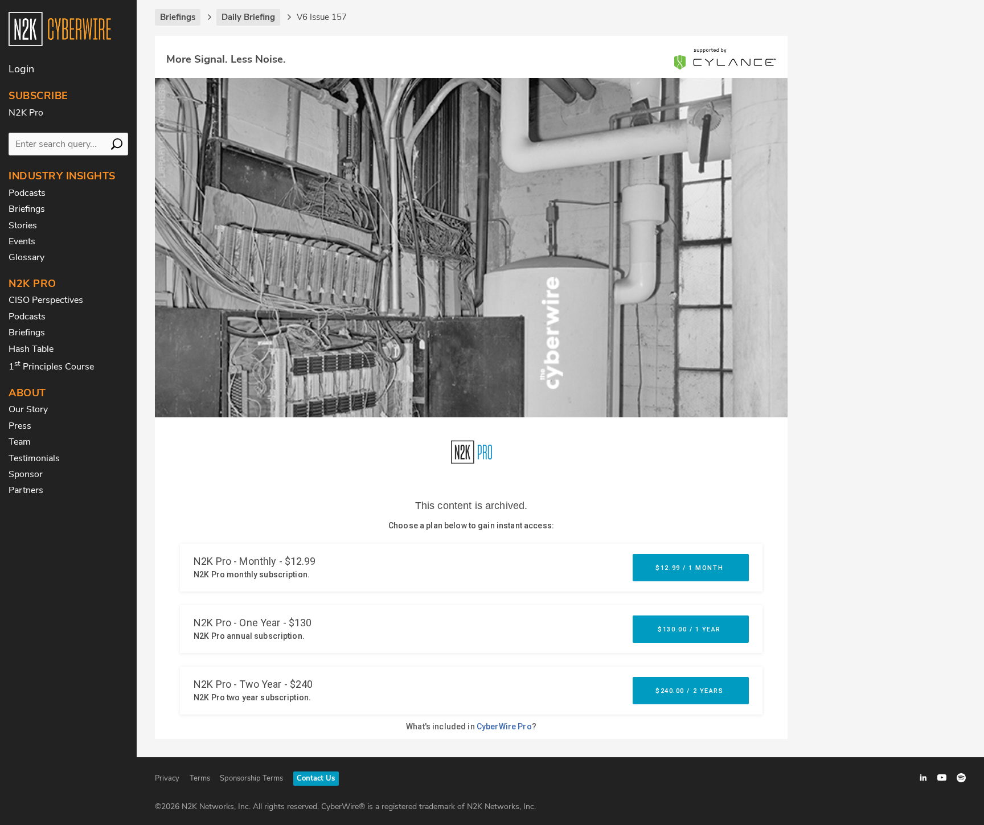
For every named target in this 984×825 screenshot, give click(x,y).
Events (22, 241)
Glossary (26, 257)
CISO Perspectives (46, 300)
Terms (200, 778)
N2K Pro (26, 112)
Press (20, 426)
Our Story (28, 409)
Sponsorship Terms (251, 778)
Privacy (167, 778)
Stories (23, 225)
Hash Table (31, 349)
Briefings (27, 209)
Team (20, 442)
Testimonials (34, 458)
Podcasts (27, 193)
